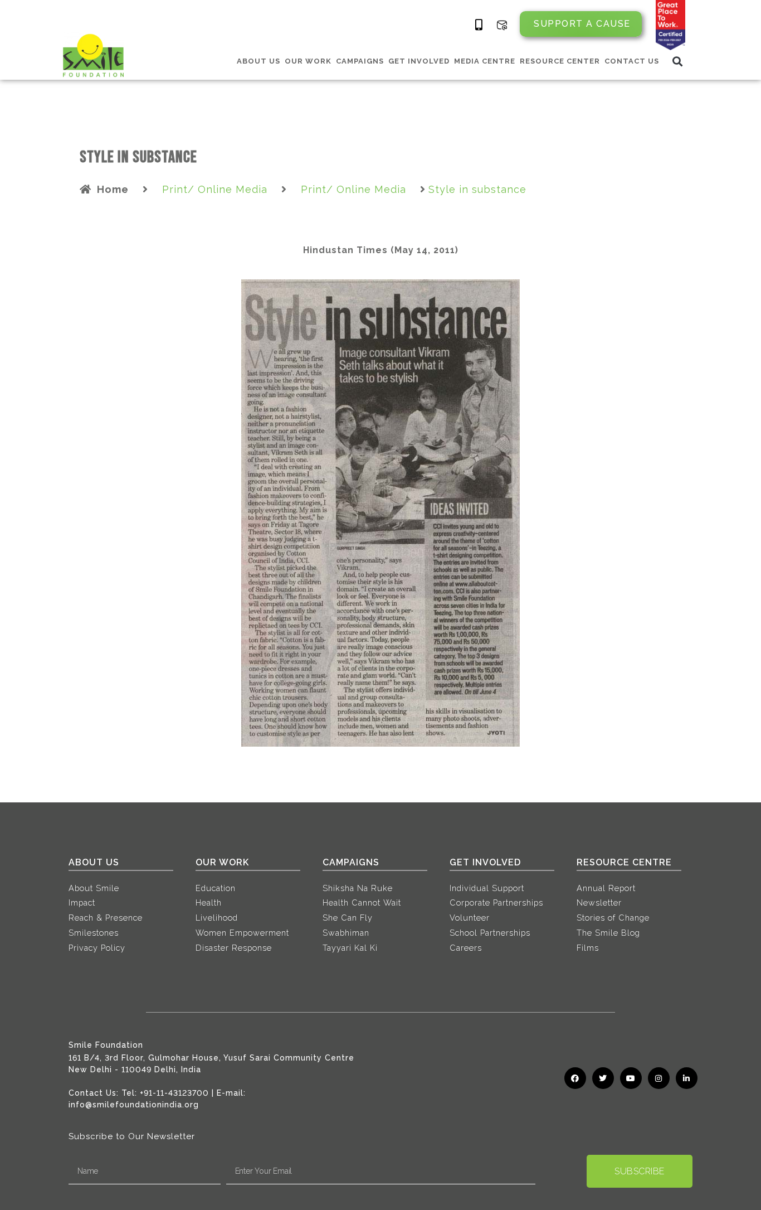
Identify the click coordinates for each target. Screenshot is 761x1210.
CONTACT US (631, 61)
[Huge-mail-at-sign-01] (502, 25)
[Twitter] (603, 1078)
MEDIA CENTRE (484, 61)
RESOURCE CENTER (560, 61)
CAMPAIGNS (360, 61)
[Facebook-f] (575, 1078)
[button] (678, 61)
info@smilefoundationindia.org (134, 1104)
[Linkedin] (686, 1078)
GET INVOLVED (419, 61)
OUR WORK (308, 61)
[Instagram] (659, 1078)
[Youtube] (631, 1078)
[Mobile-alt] (479, 25)
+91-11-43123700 (174, 1092)
